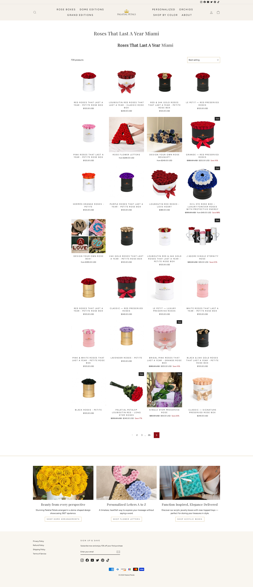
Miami (167, 45)
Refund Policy (38, 545)
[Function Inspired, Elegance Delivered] (190, 483)
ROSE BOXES (66, 9)
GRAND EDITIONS (80, 15)
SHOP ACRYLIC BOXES (189, 519)
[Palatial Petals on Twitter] (97, 560)
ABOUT (187, 15)
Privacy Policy (38, 541)
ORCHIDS (186, 9)
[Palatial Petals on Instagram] (82, 560)
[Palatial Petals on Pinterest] (102, 560)
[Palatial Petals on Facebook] (87, 560)
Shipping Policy (39, 549)
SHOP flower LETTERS (126, 519)
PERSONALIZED (163, 9)
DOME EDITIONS (92, 9)
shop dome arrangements (63, 519)
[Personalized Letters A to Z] (126, 483)
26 (149, 435)
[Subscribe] (118, 552)
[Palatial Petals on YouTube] (92, 560)
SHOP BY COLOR (165, 15)
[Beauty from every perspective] (63, 483)
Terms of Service (39, 554)
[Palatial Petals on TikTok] (107, 560)
